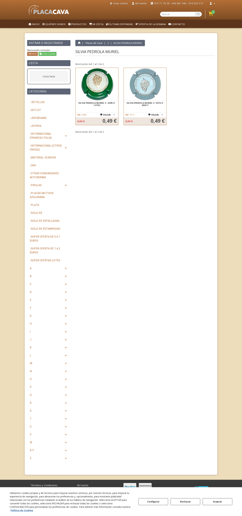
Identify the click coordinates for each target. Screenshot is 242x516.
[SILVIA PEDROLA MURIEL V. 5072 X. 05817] (145, 84)
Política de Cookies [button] (22, 510)
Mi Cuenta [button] (82, 485)
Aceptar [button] (217, 501)
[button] (48, 10)
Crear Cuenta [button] (48, 53)
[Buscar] (198, 14)
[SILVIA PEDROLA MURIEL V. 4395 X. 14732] (97, 84)
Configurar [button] (153, 501)
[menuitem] (119, 3)
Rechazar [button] (185, 501)
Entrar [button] (33, 53)
